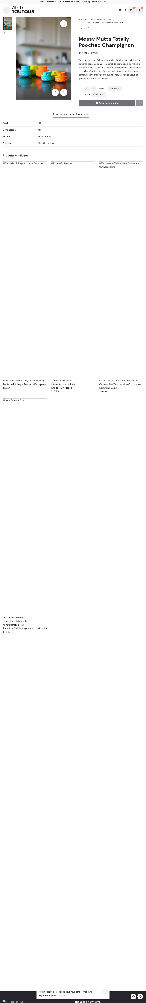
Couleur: (86, 94)
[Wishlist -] (131, 10)
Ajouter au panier (12, 390)
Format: (103, 88)
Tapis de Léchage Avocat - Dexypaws (24, 384)
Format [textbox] (113, 88)
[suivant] (89, 28)
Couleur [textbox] (97, 94)
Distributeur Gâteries (61, 380)
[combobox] (115, 88)
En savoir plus (58, 995)
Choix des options (61, 394)
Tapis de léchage (36, 380)
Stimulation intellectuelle (15, 380)
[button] (139, 103)
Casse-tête (105, 380)
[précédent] (81, 28)
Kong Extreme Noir (13, 624)
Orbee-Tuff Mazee (61, 387)
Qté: (81, 88)
